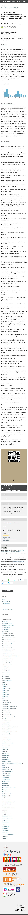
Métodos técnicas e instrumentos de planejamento (12, 763)
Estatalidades (6, 540)
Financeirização (5, 704)
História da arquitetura (7, 720)
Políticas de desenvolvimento (8, 801)
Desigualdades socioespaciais (8, 653)
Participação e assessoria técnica (8, 787)
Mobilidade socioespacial (7, 771)
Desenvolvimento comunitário (8, 641)
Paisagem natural (5, 781)
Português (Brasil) (6, 601)
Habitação (4, 718)
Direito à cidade (5, 666)
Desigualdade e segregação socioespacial (10, 656)
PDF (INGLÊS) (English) (9, 488)
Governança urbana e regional (8, 716)
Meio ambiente (5, 753)
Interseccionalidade (6, 745)
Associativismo (5, 629)
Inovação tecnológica (6, 739)
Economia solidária (6, 678)
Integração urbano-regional (8, 743)
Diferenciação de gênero (7, 662)
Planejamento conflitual (7, 793)
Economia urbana (5, 672)
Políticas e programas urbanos (10, 538)
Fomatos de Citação (8, 513)
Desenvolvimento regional (7, 645)
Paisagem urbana (5, 785)
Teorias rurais (5, 828)
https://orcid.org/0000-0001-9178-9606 (9, 27)
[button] (4, 580)
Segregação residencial (6, 816)
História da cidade (6, 722)
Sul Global (4, 824)
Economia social (5, 676)
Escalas (3, 682)
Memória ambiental (6, 755)
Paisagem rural (5, 783)
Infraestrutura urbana (6, 735)
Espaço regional (5, 694)
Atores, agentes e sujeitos (7, 633)
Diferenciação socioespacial (7, 658)
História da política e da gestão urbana (10, 726)
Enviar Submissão (7, 590)
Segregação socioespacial (7, 818)
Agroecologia (5, 621)
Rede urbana (4, 810)
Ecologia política (5, 668)
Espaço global (5, 686)
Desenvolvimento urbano (7, 651)
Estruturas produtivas (6, 702)
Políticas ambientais (6, 799)
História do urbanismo (6, 729)
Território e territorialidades (8, 834)
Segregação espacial (6, 814)
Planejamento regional (6, 795)
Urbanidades (4, 836)
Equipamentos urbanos (7, 680)
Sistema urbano (5, 822)
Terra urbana (5, 832)
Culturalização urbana (6, 639)
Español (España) (6, 603)
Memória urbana (5, 759)
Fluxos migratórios (6, 710)
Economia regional (6, 674)
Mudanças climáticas (6, 775)
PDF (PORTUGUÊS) (7, 485)
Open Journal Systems (7, 609)
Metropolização (5, 767)
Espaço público (5, 692)
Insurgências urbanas (6, 741)
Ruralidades (4, 812)
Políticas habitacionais (6, 803)
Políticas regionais (6, 806)
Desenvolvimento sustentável (8, 649)
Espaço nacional (5, 690)
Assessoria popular (6, 627)
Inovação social (5, 737)
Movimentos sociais (6, 773)
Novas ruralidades (6, 779)
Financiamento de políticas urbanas (9, 708)
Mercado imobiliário (6, 761)
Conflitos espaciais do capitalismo (9, 637)
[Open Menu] (1, 1)
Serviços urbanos (5, 820)
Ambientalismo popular (7, 623)
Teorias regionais (5, 826)
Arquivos (7, 6)
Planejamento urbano (6, 797)
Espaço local (4, 684)
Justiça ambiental (5, 747)
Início (2, 6)
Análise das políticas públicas (8, 625)
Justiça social (4, 751)
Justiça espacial (5, 749)
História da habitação (6, 724)
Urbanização (4, 838)
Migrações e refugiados (7, 769)
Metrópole (4, 765)
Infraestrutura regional (7, 733)
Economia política (6, 670)
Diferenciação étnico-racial (7, 660)
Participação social (6, 789)
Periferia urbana (5, 791)
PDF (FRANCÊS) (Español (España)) (12, 490)
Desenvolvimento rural (7, 647)
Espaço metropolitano (6, 688)
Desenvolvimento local (7, 643)
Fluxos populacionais (6, 712)
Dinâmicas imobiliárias (7, 664)
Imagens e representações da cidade (9, 731)
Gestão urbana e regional (7, 714)
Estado (3, 698)
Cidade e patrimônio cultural (8, 635)
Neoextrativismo (5, 777)
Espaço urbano (5, 696)
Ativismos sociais (5, 631)
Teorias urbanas (6, 537)
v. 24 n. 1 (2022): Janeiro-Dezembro (9, 7)
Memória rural (5, 757)
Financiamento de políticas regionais (9, 706)
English (3, 599)
